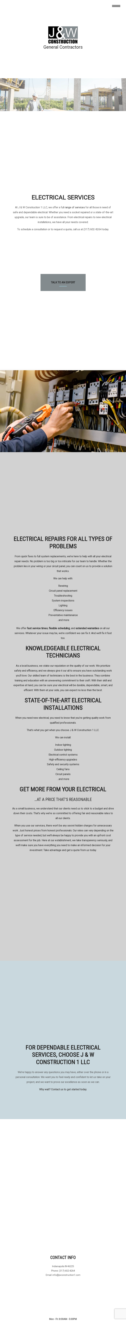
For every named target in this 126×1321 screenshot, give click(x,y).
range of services (75, 207)
